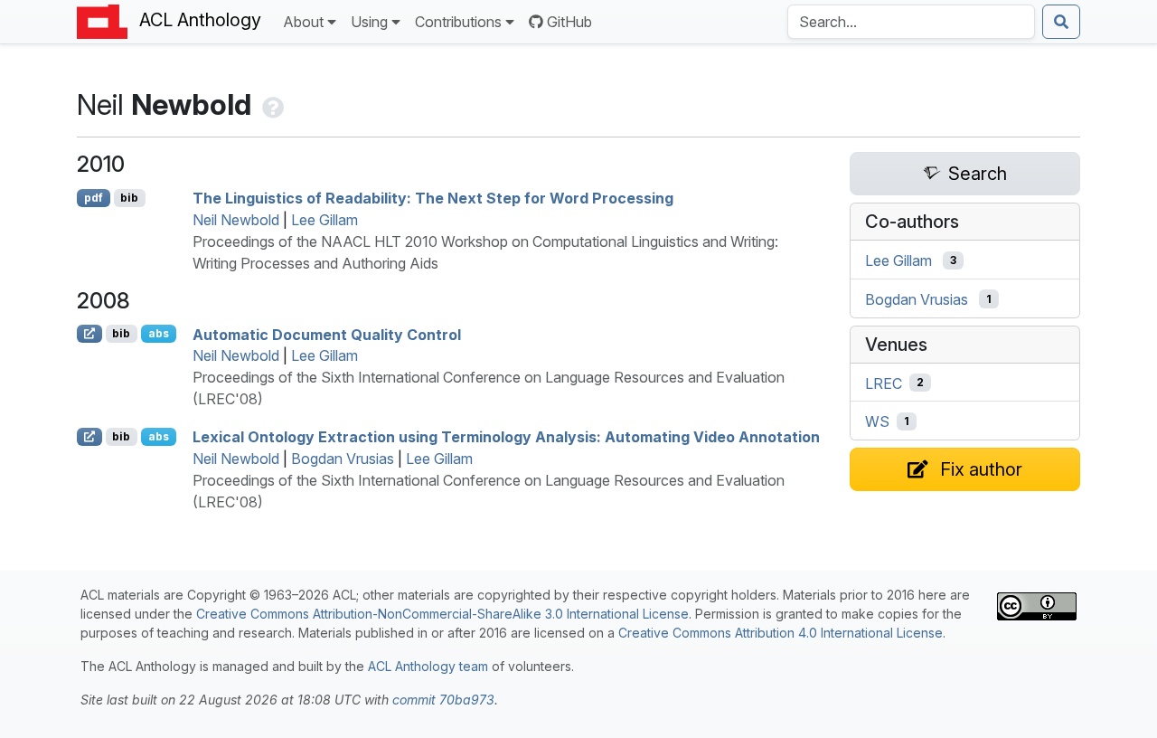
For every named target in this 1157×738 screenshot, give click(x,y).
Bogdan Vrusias (342, 458)
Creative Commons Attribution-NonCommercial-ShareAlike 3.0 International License (442, 613)
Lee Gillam (324, 220)
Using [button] (369, 22)
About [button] (303, 22)
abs (158, 333)
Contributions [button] (458, 22)
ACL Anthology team (428, 666)
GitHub (569, 22)
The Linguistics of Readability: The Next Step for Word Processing (433, 198)
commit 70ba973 (443, 699)
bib (129, 197)
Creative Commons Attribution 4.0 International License (780, 632)
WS (877, 421)
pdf (93, 197)
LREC (883, 383)
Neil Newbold (236, 220)
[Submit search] (1061, 22)
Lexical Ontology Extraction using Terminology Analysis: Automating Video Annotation (506, 437)
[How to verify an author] (271, 104)
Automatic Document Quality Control (327, 334)
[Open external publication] (89, 334)
